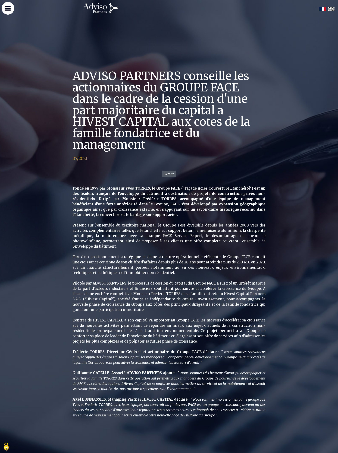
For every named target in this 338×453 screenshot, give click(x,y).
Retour (169, 174)
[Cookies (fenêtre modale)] (6, 447)
